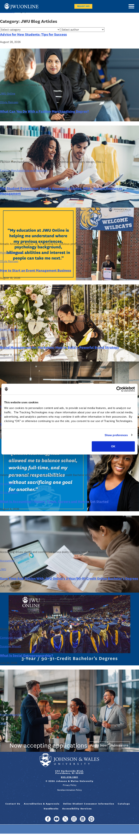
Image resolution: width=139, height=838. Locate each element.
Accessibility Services (77, 808)
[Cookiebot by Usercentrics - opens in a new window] (119, 389)
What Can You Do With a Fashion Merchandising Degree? (44, 111)
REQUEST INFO (83, 6)
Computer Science (11, 638)
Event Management (12, 329)
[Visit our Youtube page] (57, 820)
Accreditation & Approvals (42, 803)
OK (113, 446)
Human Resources (11, 252)
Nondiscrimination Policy (69, 790)
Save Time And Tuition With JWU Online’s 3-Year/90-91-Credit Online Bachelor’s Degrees (69, 578)
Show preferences (116, 434)
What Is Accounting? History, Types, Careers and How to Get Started (54, 501)
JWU (3, 179)
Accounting (7, 561)
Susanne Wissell (10, 646)
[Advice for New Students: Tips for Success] (69, 120)
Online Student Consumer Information (88, 803)
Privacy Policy (69, 785)
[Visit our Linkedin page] (83, 820)
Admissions (120, 745)
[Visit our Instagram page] (74, 820)
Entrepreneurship (11, 714)
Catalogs (124, 803)
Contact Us (12, 803)
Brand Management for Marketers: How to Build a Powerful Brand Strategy (59, 347)
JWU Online (21, 6)
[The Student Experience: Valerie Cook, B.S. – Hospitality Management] (69, 510)
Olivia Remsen (9, 102)
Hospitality (7, 484)
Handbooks (51, 808)
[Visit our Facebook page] (48, 820)
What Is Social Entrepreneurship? (26, 655)
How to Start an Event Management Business (35, 270)
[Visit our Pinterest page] (91, 820)
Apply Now (98, 745)
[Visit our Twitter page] (65, 820)
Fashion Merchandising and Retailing (23, 170)
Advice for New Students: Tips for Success (33, 34)
